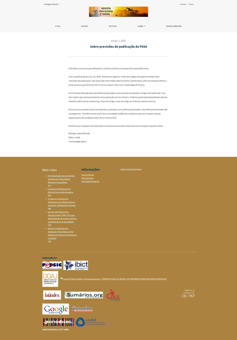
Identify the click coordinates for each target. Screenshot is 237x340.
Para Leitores (87, 174)
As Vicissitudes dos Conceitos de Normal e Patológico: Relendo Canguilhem (61, 179)
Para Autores (87, 178)
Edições (84, 26)
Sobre (141, 26)
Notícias (113, 26)
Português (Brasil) (52, 4)
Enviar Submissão (174, 26)
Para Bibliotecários (90, 181)
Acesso (191, 4)
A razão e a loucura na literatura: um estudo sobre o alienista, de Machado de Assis (62, 202)
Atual (57, 26)
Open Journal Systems (131, 169)
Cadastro (183, 4)
